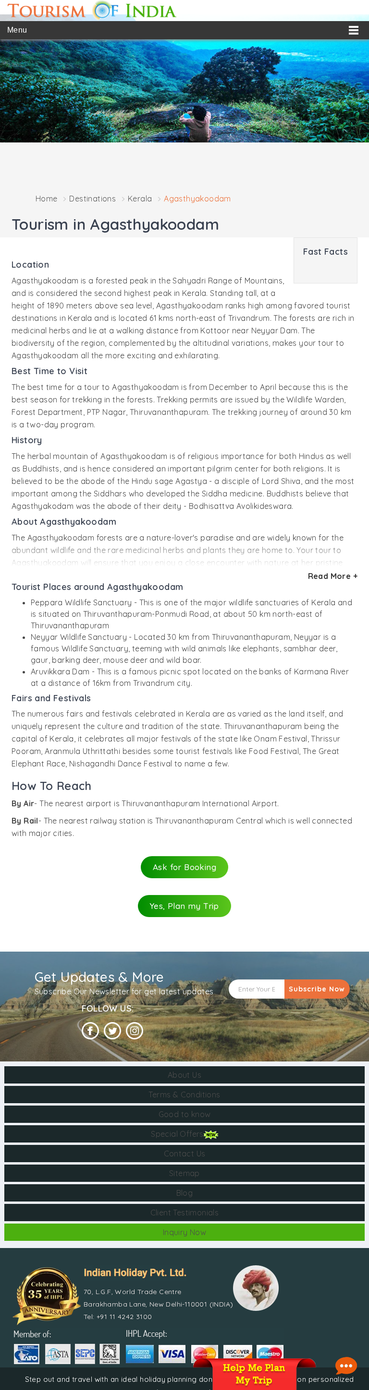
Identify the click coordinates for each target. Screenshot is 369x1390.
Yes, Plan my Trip (184, 906)
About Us (184, 1075)
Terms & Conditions (184, 1094)
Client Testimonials (184, 1212)
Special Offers (177, 1134)
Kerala (140, 198)
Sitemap (184, 1173)
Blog (184, 1193)
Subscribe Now (317, 989)
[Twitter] (112, 1031)
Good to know (185, 1114)
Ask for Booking (184, 867)
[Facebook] (90, 1031)
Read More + (332, 576)
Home (47, 198)
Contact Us (185, 1153)
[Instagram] (134, 1031)
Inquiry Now (184, 1232)
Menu (17, 30)
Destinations (92, 198)
